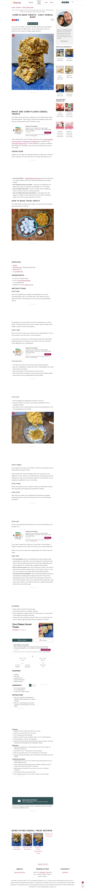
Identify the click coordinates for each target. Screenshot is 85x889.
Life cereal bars (48, 139)
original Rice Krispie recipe (19, 143)
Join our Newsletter (27, 801)
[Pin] (13, 35)
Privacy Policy (19, 872)
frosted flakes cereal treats (32, 178)
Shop (46, 2)
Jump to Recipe (33, 23)
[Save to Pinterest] (13, 20)
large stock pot (17, 267)
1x (30, 685)
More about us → (65, 41)
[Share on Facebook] (16, 20)
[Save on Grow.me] (18, 20)
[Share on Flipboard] (14, 20)
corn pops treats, (16, 141)
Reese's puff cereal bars (31, 141)
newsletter (44, 872)
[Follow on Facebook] (66, 2)
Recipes (31, 2)
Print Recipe (23, 640)
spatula (15, 265)
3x (34, 685)
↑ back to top (42, 864)
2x (32, 685)
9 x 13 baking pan (18, 271)
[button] (13, 630)
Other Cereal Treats (28, 7)
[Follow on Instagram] (68, 2)
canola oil (27, 284)
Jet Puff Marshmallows (24, 280)
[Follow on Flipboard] (64, 2)
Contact (65, 872)
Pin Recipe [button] (44, 640)
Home (13, 7)
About (51, 2)
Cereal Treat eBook (39, 2)
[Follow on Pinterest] (62, 2)
